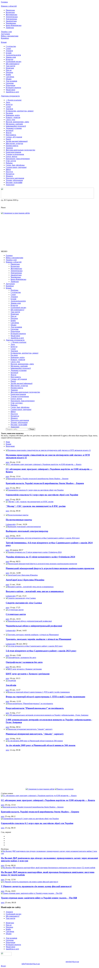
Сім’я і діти (10, 120)
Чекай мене (10, 90)
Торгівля (9, 109)
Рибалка (9, 163)
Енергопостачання (13, 152)
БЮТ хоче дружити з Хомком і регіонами (28, 673)
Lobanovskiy (11, 524)
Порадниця (10, 85)
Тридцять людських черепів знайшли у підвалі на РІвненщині (38, 639)
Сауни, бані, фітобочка (15, 165)
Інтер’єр (9, 104)
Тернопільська (12, 17)
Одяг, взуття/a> (17, 403)
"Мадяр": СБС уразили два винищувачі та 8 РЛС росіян (36, 506)
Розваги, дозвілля (13, 117)
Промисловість (12, 146)
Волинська (10, 12)
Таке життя (10, 66)
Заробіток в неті (12, 92)
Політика (14, 290)
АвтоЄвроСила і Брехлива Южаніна (25, 580)
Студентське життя (16, 614)
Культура (9, 59)
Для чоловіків (11, 81)
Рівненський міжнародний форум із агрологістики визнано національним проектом (50, 568)
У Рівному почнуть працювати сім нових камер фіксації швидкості (36, 886)
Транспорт (10, 185)
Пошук (32, 429)
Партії (8, 139)
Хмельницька (11, 19)
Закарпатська (11, 21)
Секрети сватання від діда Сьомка (24, 603)
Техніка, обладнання (14, 180)
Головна (4, 2)
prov (7, 462)
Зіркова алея (11, 57)
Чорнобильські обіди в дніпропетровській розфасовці (34, 626)
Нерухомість (11, 135)
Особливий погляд (13, 61)
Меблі (8, 169)
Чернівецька (11, 23)
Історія (8, 53)
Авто (8, 102)
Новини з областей (9, 6)
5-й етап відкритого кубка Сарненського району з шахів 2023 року (41, 650)
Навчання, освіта (13, 115)
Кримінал (5, 38)
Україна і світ (6, 32)
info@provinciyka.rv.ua (31, 964)
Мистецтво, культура (14, 143)
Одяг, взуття (11, 161)
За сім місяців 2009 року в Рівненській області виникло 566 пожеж (40, 745)
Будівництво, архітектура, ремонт (20, 111)
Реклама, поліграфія (14, 182)
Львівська (10, 28)
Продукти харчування (15, 178)
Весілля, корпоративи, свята (17, 122)
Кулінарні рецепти (13, 87)
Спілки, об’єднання (14, 137)
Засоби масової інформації (17, 141)
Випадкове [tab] (10, 446)
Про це (9, 70)
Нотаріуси (10, 174)
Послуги (9, 172)
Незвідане (10, 68)
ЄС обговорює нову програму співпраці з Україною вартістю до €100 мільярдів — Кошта (48, 800)
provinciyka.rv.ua (72, 962)
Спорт (8, 48)
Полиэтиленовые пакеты (19, 519)
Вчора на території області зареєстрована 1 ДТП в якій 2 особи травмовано (45, 696)
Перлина (9, 72)
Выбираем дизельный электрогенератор (27, 531)
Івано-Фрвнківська (13, 25)
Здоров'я (9, 51)
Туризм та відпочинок (15, 154)
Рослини (9, 113)
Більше (4, 42)
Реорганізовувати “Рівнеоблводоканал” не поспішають (35, 708)
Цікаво (8, 79)
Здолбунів (11, 685)
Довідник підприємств (10, 96)
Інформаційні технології (16, 126)
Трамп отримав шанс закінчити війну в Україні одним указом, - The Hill (39, 898)
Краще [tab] (8, 444)
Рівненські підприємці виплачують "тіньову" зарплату (35, 734)
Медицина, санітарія (14, 124)
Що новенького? (12, 64)
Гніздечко (10, 83)
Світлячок (10, 77)
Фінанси (9, 176)
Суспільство (11, 46)
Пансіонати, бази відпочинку (18, 159)
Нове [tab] (8, 442)
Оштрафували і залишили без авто (24, 662)
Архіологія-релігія (13, 55)
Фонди (8, 133)
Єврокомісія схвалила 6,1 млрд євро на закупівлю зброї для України (42, 494)
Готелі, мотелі (11, 156)
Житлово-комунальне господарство (20, 150)
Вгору (3, 966)
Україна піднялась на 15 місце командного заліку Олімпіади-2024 (40, 557)
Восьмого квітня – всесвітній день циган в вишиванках (35, 591)
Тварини (9, 148)
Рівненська (10, 10)
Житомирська (11, 14)
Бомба (8, 74)
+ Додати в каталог (14, 100)
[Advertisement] (49, 232)
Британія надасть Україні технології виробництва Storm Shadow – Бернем (45, 483)
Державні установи (14, 128)
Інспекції (9, 130)
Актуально (5, 34)
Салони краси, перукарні (16, 167)
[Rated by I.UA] (6, 955)
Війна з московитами (9, 36)
